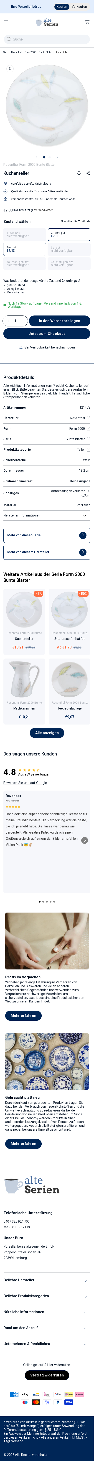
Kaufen (62, 6)
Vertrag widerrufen (47, 1375)
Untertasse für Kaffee (69, 639)
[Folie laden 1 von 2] (44, 157)
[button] (6, 22)
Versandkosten (43, 210)
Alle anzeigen (47, 733)
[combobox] (47, 39)
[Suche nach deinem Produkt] (9, 39)
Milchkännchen (24, 708)
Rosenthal (16, 52)
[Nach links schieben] (36, 157)
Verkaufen (79, 6)
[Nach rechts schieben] (57, 157)
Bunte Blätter (46, 52)
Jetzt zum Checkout (47, 334)
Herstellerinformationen (21, 515)
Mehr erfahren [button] (16, 292)
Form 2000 (30, 52)
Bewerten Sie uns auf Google (25, 783)
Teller (81, 449)
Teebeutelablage (69, 708)
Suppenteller (24, 639)
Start (5, 52)
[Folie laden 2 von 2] (49, 157)
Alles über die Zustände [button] (75, 221)
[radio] (24, 234)
